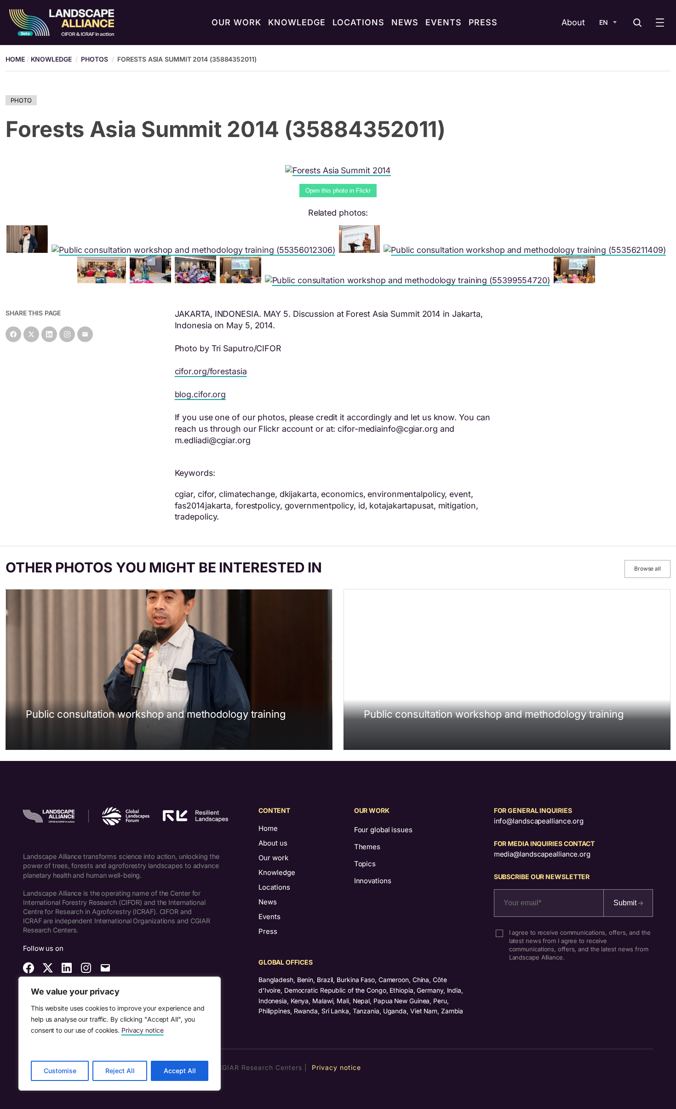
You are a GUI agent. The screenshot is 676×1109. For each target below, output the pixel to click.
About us (272, 843)
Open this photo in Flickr (338, 190)
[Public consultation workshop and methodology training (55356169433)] (361, 250)
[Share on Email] (85, 334)
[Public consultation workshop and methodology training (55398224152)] (152, 280)
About (573, 22)
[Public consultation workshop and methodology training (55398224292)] (29, 250)
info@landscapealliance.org (539, 821)
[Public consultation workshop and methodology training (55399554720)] (409, 280)
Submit (625, 903)
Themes (367, 846)
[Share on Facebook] (13, 334)
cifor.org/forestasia (211, 371)
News (267, 901)
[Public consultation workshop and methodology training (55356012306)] (195, 250)
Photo (21, 100)
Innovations (372, 880)
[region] (119, 1034)
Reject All (120, 1071)
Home (268, 828)
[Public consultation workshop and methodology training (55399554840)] (197, 280)
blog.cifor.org (200, 394)
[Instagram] (67, 334)
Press (267, 931)
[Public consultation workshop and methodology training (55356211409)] (526, 250)
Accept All (180, 1071)
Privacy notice (142, 1030)
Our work (273, 857)
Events (269, 916)
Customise (60, 1071)
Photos (94, 59)
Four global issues (383, 829)
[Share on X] (31, 334)
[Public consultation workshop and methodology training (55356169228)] (576, 280)
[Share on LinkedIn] (49, 334)
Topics (365, 863)
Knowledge (51, 59)
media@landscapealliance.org (542, 854)
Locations (274, 887)
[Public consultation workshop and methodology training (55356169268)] (242, 280)
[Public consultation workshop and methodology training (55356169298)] (103, 280)
